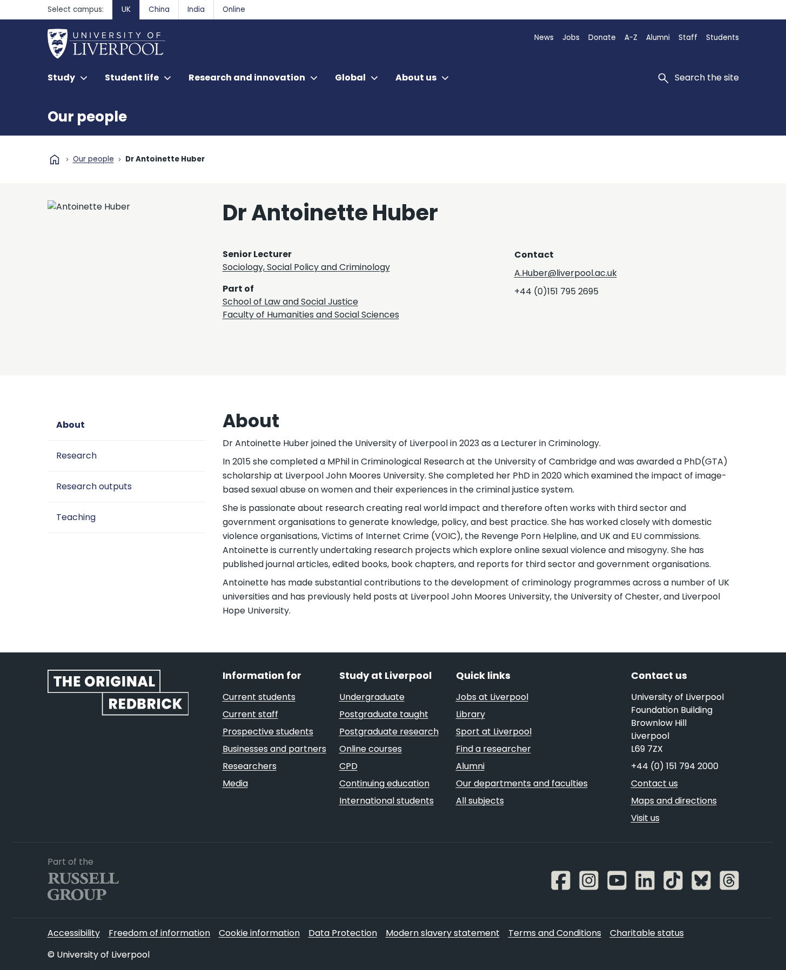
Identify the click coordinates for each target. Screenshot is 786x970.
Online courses (370, 749)
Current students (259, 697)
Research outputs (94, 486)
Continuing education (384, 783)
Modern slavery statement (443, 933)
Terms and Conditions (554, 933)
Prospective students (268, 731)
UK (126, 9)
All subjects (480, 800)
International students (386, 800)
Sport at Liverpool (494, 731)
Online (234, 9)
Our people (87, 116)
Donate (602, 37)
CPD (348, 766)
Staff (687, 37)
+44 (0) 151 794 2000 (674, 766)
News (544, 37)
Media (235, 783)
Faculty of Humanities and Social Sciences (311, 314)
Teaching (76, 517)
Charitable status (647, 933)
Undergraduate (372, 697)
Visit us (645, 818)
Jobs (571, 37)
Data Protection (342, 933)
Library (470, 714)
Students (722, 37)
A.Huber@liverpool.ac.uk (565, 273)
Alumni (658, 37)
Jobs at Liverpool (492, 697)
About (70, 425)
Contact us (654, 783)
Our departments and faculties (522, 783)
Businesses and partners (274, 749)
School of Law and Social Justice (290, 301)
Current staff (250, 714)
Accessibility (74, 933)
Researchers (250, 766)
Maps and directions (674, 800)
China (159, 9)
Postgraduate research (389, 731)
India (196, 9)
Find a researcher (493, 749)
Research (76, 455)
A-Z (630, 37)
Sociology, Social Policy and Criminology (306, 267)
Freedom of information (159, 933)
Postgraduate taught (383, 714)
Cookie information (259, 933)
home (55, 159)
